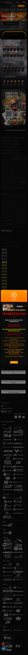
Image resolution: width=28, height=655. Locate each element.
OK (14, 362)
